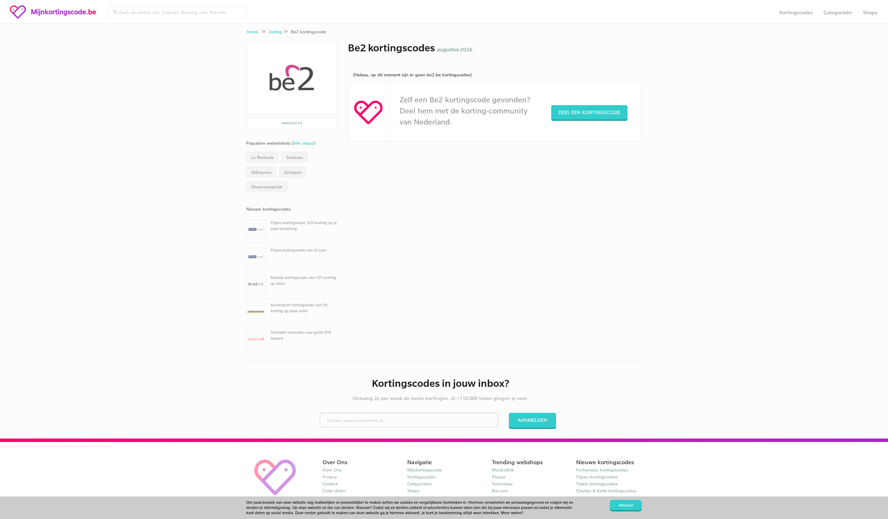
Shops (870, 12)
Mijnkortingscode (424, 470)
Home (252, 31)
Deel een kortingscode (589, 112)
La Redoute (262, 157)
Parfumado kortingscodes (602, 470)
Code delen (334, 490)
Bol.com (500, 490)
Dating (275, 31)
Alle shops (303, 143)
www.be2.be (291, 122)
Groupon (292, 172)
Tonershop (502, 483)
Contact (330, 483)
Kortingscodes (796, 12)
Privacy (330, 476)
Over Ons (332, 470)
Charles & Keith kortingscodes (606, 490)
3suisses (294, 157)
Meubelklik (503, 470)
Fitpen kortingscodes (597, 476)
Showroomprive (266, 186)
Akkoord (625, 505)
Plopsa (498, 476)
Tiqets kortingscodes (597, 483)
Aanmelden (532, 420)
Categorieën (837, 12)
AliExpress (261, 172)
